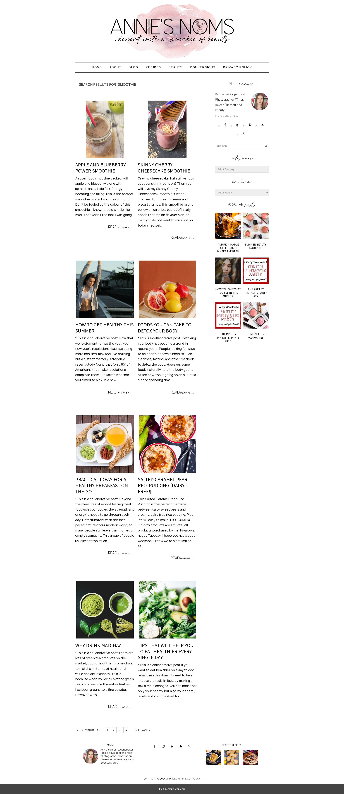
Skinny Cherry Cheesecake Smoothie (164, 167)
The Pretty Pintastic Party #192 (228, 337)
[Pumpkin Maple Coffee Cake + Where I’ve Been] (228, 226)
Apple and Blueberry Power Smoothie (100, 167)
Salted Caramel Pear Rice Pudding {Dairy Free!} (162, 485)
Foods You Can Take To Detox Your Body (164, 327)
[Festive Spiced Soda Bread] (250, 757)
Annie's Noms (172, 29)
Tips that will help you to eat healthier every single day (166, 651)
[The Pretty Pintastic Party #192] (228, 315)
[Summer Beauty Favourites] (256, 226)
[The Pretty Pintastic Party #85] (256, 271)
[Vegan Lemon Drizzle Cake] (231, 757)
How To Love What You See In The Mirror (228, 292)
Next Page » (141, 730)
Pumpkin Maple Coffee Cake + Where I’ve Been (228, 248)
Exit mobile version (172, 789)
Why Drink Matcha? (98, 645)
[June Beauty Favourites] (256, 315)
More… (114, 762)
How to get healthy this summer (104, 327)
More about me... (226, 115)
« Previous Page (89, 730)
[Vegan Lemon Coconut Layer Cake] (213, 757)
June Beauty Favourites (255, 335)
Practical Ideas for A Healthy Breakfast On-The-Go (102, 485)
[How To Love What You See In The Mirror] (228, 271)
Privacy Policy (191, 778)
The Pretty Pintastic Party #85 (256, 292)
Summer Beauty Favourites (255, 246)
